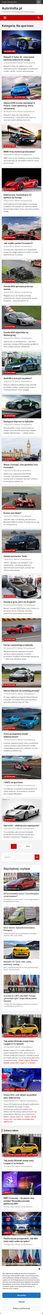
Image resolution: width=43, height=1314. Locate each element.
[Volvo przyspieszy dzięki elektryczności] (21, 719)
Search (37, 857)
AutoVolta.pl (12, 8)
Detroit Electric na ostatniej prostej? (21, 690)
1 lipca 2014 (8, 559)
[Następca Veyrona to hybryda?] (21, 406)
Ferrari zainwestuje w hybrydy (18, 645)
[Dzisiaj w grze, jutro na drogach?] (21, 587)
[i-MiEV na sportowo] (21, 767)
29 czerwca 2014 (10, 605)
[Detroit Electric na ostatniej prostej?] (21, 676)
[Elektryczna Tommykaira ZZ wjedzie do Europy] (21, 180)
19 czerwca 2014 (10, 694)
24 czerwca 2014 (10, 648)
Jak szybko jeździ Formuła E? (18, 243)
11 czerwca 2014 (10, 785)
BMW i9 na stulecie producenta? (19, 151)
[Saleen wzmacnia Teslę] (21, 541)
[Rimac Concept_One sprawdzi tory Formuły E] (21, 450)
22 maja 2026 (9, 1047)
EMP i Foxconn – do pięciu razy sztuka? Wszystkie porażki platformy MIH (19, 1201)
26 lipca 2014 (8, 246)
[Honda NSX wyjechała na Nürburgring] (21, 317)
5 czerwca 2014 (10, 829)
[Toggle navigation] (5, 17)
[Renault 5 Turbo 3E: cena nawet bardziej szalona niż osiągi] (21, 42)
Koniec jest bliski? (12, 513)
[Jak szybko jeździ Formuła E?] (21, 228)
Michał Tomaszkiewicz (26, 63)
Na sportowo (9, 51)
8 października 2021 (11, 1101)
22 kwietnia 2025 (10, 63)
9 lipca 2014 (8, 470)
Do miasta (8, 97)
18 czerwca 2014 (10, 740)
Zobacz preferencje (21, 1308)
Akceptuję (21, 1295)
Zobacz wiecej (20, 1119)
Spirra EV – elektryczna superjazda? (21, 825)
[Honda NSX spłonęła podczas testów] (21, 271)
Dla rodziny (9, 1035)
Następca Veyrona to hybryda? (19, 421)
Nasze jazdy (21, 1035)
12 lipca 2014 (8, 381)
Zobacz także (10, 1130)
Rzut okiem (32, 1035)
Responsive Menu (38, 2)
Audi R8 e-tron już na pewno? (18, 378)
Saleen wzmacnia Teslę (15, 556)
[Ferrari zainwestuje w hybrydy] (21, 630)
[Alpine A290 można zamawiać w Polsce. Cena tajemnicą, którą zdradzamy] (21, 88)
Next (28, 846)
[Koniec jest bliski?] (21, 498)
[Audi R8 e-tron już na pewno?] (21, 363)
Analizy (7, 1192)
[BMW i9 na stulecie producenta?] (21, 137)
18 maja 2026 (9, 1244)
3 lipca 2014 (8, 516)
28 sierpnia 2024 (10, 111)
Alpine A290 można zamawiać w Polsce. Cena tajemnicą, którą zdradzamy (19, 106)
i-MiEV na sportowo (13, 782)
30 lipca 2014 (8, 155)
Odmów (21, 1302)
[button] (39, 1269)
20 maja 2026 (9, 1207)
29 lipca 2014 (8, 201)
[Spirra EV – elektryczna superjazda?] (21, 810)
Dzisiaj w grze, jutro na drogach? (20, 602)
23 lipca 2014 (8, 338)
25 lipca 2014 (8, 292)
